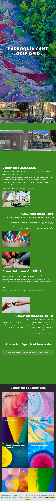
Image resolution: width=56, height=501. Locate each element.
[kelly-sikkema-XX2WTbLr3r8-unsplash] (28, 305)
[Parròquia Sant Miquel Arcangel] (41, 480)
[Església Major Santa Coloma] (41, 455)
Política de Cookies (34, 495)
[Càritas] (41, 404)
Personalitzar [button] (28, 499)
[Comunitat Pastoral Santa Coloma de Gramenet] (15, 455)
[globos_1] (28, 239)
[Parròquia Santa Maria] (15, 480)
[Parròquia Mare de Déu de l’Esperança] (15, 404)
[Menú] (53, 2)
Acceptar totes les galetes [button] (49, 497)
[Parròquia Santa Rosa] (15, 429)
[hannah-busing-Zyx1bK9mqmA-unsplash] (28, 260)
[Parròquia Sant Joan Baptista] (41, 429)
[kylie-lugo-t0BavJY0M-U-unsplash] (28, 199)
